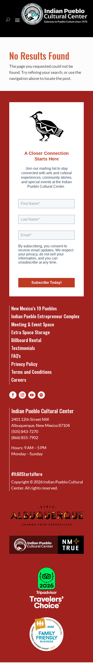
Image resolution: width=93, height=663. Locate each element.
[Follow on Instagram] (22, 395)
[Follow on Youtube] (31, 395)
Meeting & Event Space (32, 324)
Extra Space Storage (30, 332)
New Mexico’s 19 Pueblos (34, 308)
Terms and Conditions (31, 371)
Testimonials (23, 347)
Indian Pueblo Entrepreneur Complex (45, 316)
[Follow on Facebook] (12, 395)
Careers (18, 379)
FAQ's (16, 355)
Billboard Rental (26, 339)
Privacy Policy (24, 363)
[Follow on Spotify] (41, 395)
